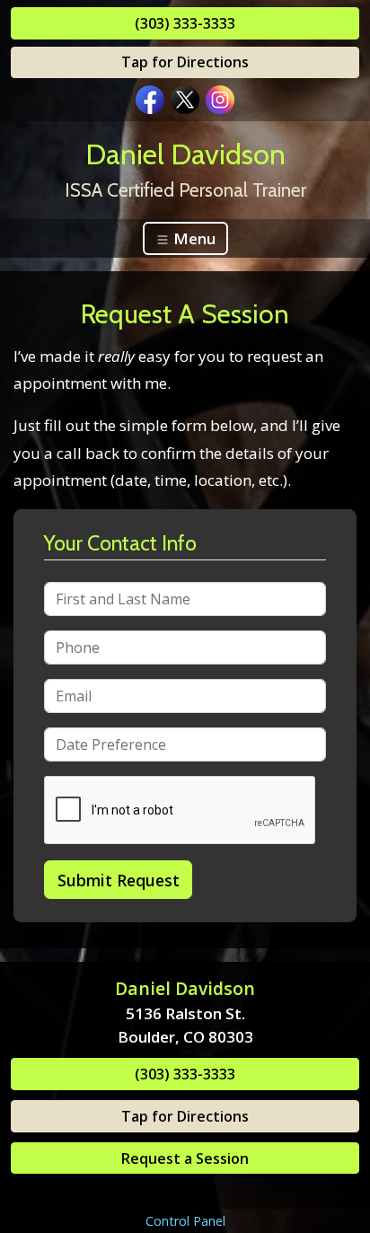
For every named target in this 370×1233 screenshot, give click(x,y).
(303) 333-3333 (185, 23)
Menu (193, 238)
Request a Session (185, 1158)
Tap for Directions (185, 62)
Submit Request (118, 880)
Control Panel (185, 1220)
